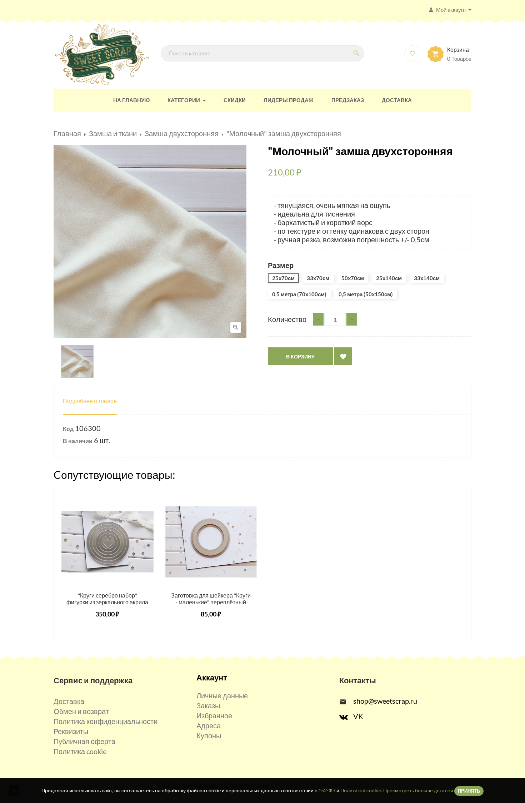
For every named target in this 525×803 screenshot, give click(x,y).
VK (358, 716)
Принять (469, 791)
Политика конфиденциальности (106, 721)
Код (68, 428)
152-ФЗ (326, 790)
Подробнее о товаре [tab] (90, 400)
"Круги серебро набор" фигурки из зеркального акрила (107, 599)
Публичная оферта (84, 741)
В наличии (77, 440)
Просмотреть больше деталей (418, 790)
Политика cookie (80, 751)
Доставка (69, 701)
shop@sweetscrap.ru (385, 701)
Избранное (214, 715)
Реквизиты (71, 731)
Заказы (208, 705)
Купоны (208, 735)
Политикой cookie (360, 790)
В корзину (300, 356)
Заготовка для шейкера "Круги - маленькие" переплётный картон (211, 602)
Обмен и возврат (81, 711)
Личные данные (222, 695)
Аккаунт (211, 677)
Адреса (208, 725)
